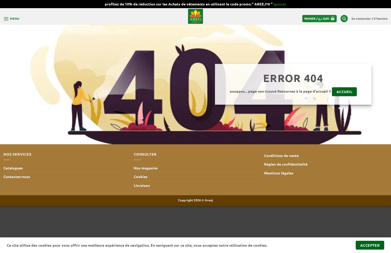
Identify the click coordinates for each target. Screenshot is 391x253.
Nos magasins (146, 168)
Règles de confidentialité (286, 164)
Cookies (141, 176)
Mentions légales (278, 173)
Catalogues (13, 168)
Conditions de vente (281, 155)
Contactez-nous (16, 176)
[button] (11, 18)
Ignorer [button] (279, 4)
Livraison (142, 185)
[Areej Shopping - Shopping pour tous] (195, 16)
